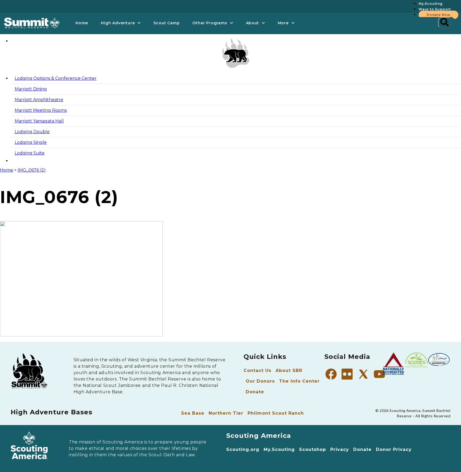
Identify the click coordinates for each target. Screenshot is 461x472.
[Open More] (293, 23)
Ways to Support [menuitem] (435, 9)
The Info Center (299, 381)
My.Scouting (279, 449)
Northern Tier (226, 413)
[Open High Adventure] (139, 23)
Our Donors (260, 381)
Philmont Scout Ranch (276, 413)
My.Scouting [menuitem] (431, 4)
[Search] (444, 22)
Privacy (339, 449)
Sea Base (192, 413)
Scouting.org (242, 449)
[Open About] (263, 23)
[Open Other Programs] (231, 23)
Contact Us (257, 370)
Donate (255, 391)
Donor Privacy (394, 449)
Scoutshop (312, 449)
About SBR (289, 370)
